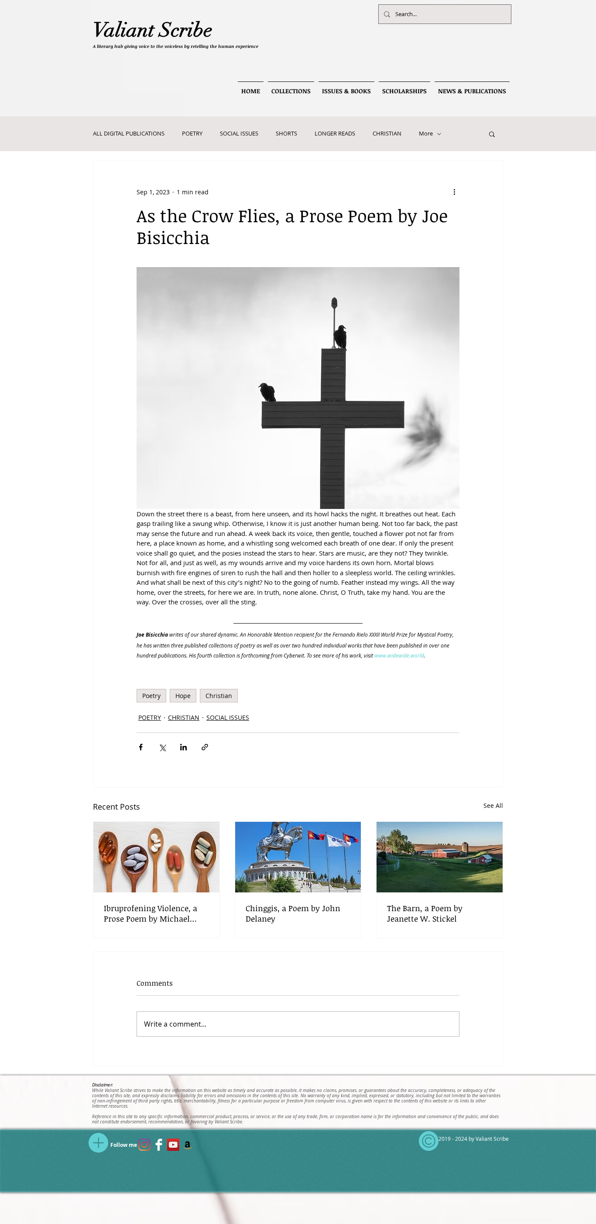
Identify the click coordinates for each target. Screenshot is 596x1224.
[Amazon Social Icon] (188, 1145)
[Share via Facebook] (141, 747)
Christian (219, 696)
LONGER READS (335, 133)
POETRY (192, 133)
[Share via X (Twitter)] (162, 747)
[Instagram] (144, 1145)
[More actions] (454, 191)
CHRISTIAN (387, 133)
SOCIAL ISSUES (239, 133)
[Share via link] (205, 747)
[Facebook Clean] (159, 1145)
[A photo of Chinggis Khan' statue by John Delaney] (298, 857)
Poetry (151, 696)
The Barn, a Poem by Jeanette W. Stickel (424, 913)
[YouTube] (173, 1145)
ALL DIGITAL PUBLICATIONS (128, 133)
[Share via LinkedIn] (183, 747)
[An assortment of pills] (156, 857)
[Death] (440, 857)
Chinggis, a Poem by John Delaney (293, 913)
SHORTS (286, 133)
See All (493, 805)
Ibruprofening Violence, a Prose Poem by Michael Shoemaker (150, 913)
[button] (492, 133)
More (426, 133)
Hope (183, 696)
